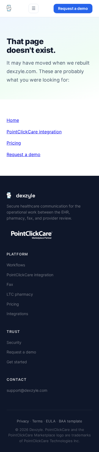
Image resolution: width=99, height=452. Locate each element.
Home (13, 120)
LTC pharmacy (20, 294)
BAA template (70, 421)
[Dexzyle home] (10, 8)
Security (14, 342)
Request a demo (73, 8)
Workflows (16, 265)
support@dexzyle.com (27, 390)
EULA (51, 421)
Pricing (14, 143)
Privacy (23, 421)
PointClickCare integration (34, 131)
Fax (10, 284)
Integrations (17, 313)
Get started (17, 361)
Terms (37, 421)
